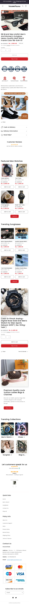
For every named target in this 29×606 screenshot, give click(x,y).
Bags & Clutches (20, 455)
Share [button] (4, 122)
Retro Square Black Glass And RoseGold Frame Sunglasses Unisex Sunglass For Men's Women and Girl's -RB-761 (7, 241)
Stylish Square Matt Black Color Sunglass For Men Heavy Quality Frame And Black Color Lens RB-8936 (21, 241)
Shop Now (8, 408)
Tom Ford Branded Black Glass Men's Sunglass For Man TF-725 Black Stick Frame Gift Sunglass (7, 268)
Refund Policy (6, 532)
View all (14, 216)
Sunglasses (5, 505)
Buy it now (15, 59)
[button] (2, 6)
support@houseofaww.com (14, 559)
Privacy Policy (6, 529)
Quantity (3, 47)
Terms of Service (7, 538)
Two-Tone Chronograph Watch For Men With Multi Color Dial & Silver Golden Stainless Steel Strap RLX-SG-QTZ (21, 178)
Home (4, 499)
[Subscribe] (22, 592)
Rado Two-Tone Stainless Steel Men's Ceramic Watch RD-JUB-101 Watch (21, 205)
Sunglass (6, 455)
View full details (22, 351)
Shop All (5, 511)
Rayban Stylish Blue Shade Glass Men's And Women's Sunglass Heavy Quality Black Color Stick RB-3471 (21, 268)
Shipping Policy (6, 535)
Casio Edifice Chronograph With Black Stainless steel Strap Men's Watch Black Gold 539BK (7, 178)
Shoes (20, 437)
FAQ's (4, 526)
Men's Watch (6, 437)
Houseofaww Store (16, 602)
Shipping (8, 45)
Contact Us (5, 508)
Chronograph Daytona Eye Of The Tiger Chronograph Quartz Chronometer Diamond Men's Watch (7, 205)
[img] (14, 466)
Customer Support (7, 523)
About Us (5, 520)
